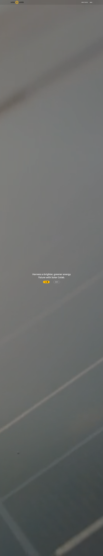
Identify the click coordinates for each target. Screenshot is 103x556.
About (56, 281)
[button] (90, 2)
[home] (46, 2)
